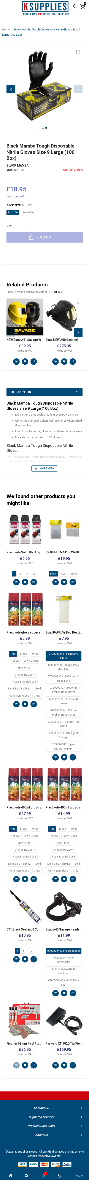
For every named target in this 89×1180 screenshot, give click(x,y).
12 (34, 573)
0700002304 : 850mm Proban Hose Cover (63, 712)
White (35, 653)
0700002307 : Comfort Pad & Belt (63, 724)
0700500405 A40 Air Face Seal (63, 982)
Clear (37, 695)
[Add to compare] (33, 361)
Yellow (15, 660)
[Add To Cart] (16, 361)
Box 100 (13, 212)
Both (74, 573)
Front (53, 573)
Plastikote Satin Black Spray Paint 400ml (34, 552)
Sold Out (16, 1065)
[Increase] (35, 226)
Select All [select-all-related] (55, 292)
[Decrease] (19, 226)
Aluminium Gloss (19, 695)
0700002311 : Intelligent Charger (63, 735)
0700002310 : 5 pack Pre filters (63, 656)
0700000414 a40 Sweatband (63, 960)
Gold (38, 688)
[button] (43, 128)
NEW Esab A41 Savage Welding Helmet (33, 339)
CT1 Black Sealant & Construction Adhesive (36, 929)
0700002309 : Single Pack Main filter (63, 667)
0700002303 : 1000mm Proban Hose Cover (64, 690)
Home (6, 29)
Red (13, 653)
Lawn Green (31, 660)
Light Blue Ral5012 (19, 688)
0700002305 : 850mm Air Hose (63, 701)
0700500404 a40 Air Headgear (63, 971)
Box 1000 (28, 212)
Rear (64, 573)
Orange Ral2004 (24, 674)
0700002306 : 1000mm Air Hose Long (63, 678)
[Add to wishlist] (25, 361)
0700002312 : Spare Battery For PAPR (63, 746)
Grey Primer (24, 667)
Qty (9, 225)
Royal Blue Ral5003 (24, 681)
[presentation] (10, 89)
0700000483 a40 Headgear (63, 950)
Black (23, 653)
